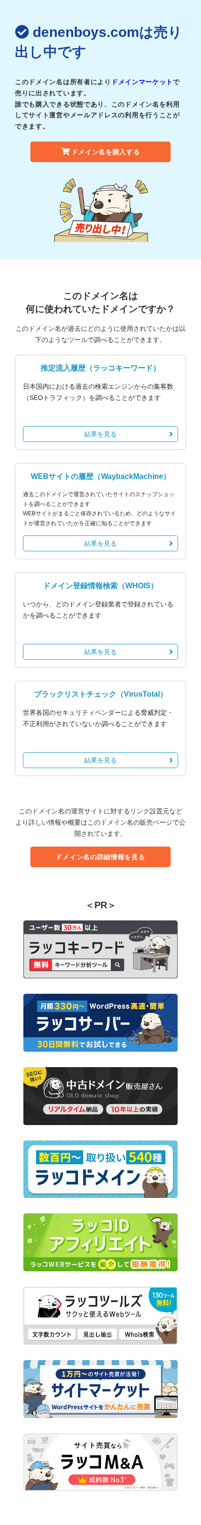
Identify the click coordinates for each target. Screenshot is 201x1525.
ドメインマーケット (142, 82)
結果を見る (100, 434)
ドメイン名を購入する (106, 152)
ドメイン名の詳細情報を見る (100, 857)
